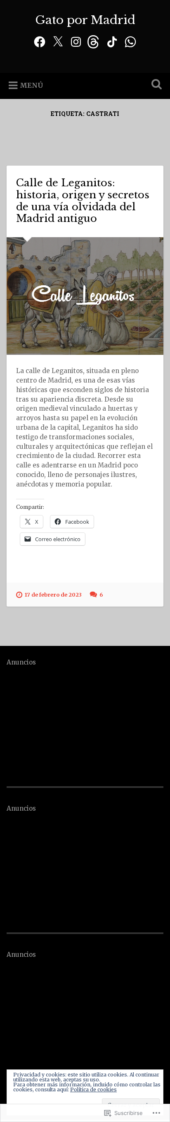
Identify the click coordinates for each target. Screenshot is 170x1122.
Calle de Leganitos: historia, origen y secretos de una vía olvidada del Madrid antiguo (82, 200)
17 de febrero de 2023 (53, 594)
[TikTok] (112, 41)
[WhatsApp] (130, 41)
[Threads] (94, 41)
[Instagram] (76, 41)
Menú (31, 85)
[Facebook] (39, 41)
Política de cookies (93, 1089)
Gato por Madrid (85, 20)
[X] (57, 41)
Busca (154, 85)
